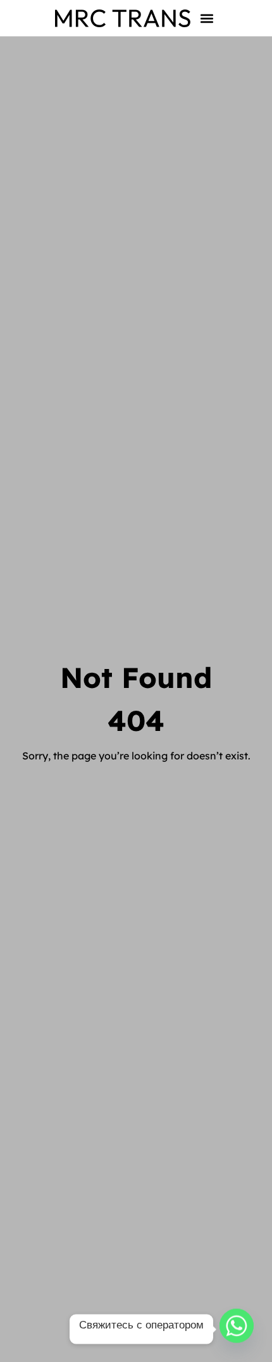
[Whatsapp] (236, 1329)
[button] (207, 18)
